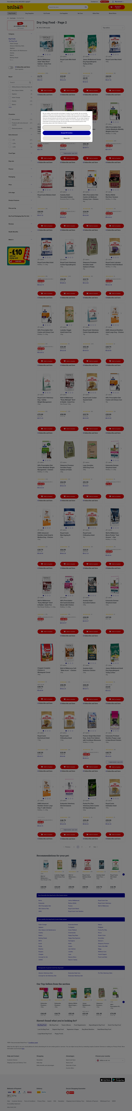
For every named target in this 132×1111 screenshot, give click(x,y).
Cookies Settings (66, 127)
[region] (66, 126)
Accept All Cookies (66, 133)
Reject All (67, 138)
